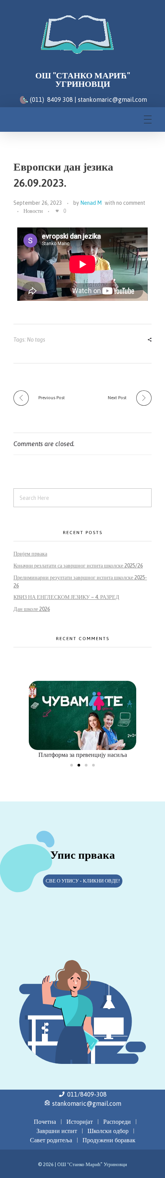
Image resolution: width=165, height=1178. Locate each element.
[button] (71, 765)
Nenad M (91, 203)
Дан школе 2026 (31, 609)
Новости (33, 211)
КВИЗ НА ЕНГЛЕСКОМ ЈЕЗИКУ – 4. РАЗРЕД (66, 597)
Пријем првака (30, 554)
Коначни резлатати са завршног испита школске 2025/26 (78, 565)
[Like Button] (57, 211)
